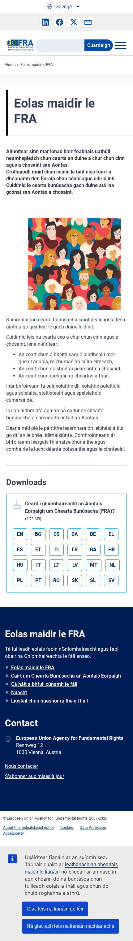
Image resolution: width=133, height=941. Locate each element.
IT (38, 565)
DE (93, 534)
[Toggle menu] (120, 45)
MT (93, 565)
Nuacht (19, 692)
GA (93, 549)
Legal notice (44, 827)
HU (20, 565)
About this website (18, 827)
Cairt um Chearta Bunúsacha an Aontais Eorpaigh (66, 676)
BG (38, 534)
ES (20, 549)
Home (10, 65)
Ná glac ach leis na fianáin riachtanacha (70, 926)
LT (56, 565)
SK (75, 580)
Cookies (67, 827)
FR (75, 549)
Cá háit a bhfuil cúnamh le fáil (44, 684)
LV (75, 565)
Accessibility (13, 833)
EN (20, 534)
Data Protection (93, 827)
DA (74, 534)
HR (111, 549)
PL (20, 580)
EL (111, 534)
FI (56, 549)
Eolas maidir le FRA (36, 65)
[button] (45, 22)
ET (38, 549)
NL (112, 565)
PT (38, 580)
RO (56, 580)
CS (57, 534)
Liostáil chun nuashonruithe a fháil (49, 701)
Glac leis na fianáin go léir (55, 908)
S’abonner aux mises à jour (34, 776)
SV (111, 580)
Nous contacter (21, 766)
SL (93, 580)
